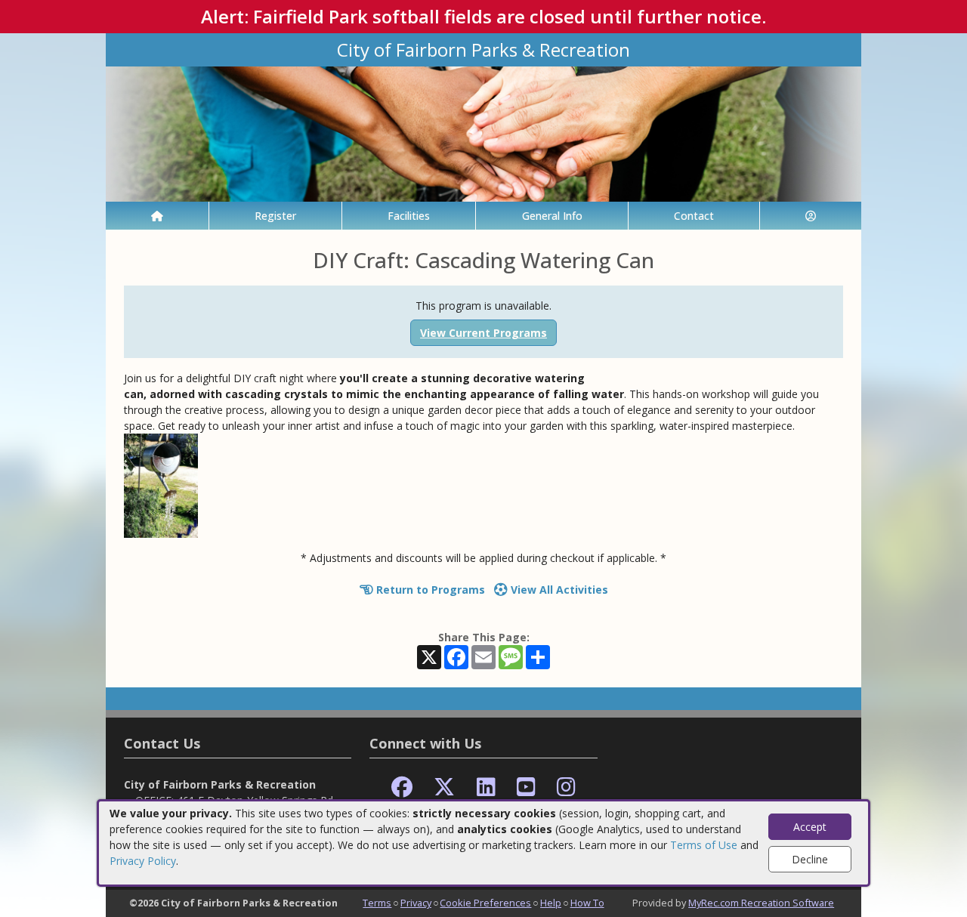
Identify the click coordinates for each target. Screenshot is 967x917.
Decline (810, 859)
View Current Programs (483, 333)
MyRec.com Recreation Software (761, 902)
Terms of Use (703, 845)
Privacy (415, 902)
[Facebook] (401, 787)
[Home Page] (157, 216)
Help (550, 902)
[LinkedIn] (486, 787)
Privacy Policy (143, 861)
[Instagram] (566, 787)
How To (587, 902)
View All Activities (558, 589)
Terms (377, 902)
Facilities (409, 215)
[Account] (810, 216)
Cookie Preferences (485, 902)
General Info (552, 215)
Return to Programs (429, 589)
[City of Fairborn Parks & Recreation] (483, 132)
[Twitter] (444, 787)
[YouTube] (526, 787)
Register (275, 215)
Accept (809, 827)
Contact (694, 215)
